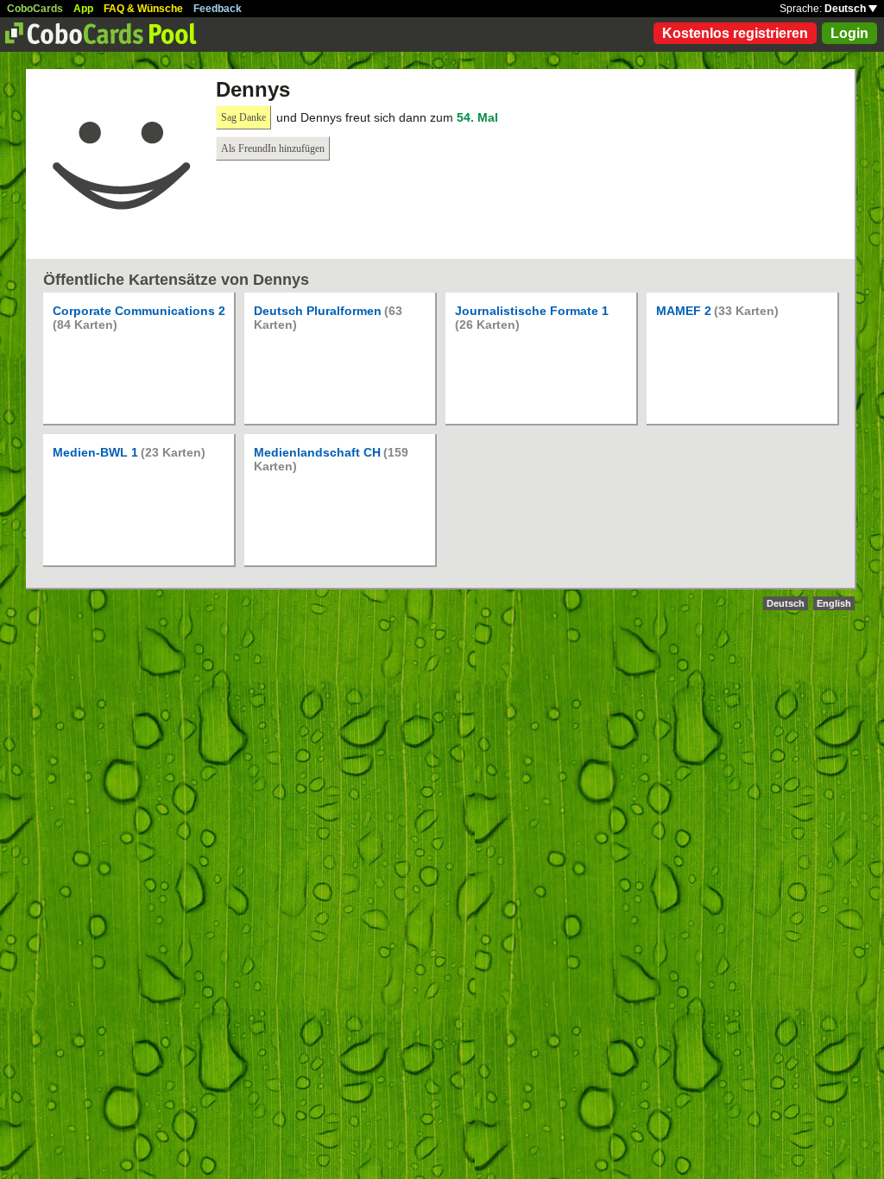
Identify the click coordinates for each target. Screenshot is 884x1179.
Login (849, 33)
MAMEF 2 (683, 311)
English (834, 603)
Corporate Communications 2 (139, 311)
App (83, 9)
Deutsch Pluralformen (318, 311)
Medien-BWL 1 (95, 452)
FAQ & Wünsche (143, 9)
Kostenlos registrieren (735, 33)
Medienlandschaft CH (317, 452)
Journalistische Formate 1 (532, 311)
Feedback (217, 9)
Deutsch (846, 9)
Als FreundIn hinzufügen (273, 148)
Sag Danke (243, 117)
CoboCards (35, 9)
